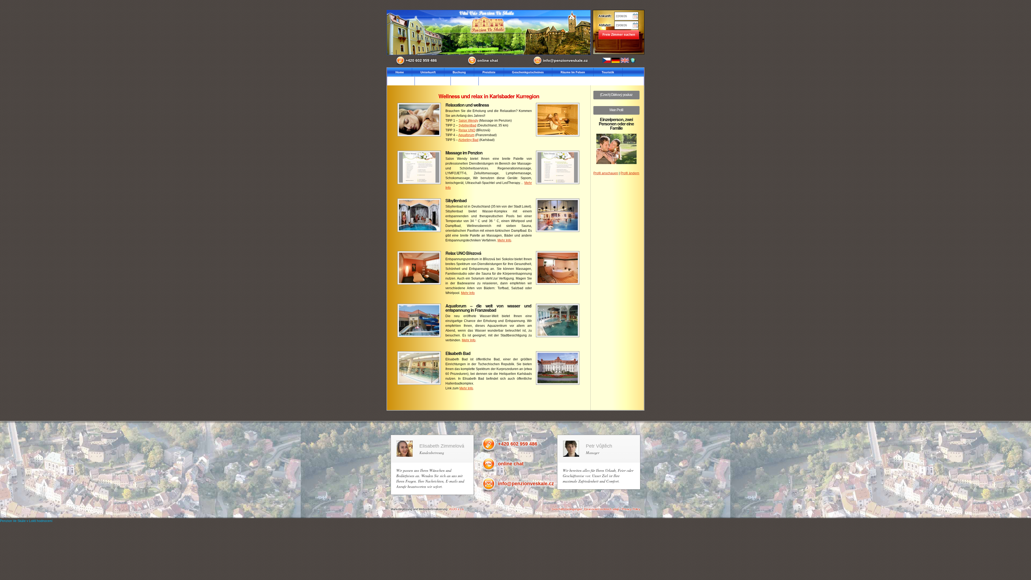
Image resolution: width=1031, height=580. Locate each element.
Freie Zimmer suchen (618, 35)
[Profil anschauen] (616, 163)
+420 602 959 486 (421, 60)
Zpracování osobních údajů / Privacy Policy (612, 509)
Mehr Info (504, 240)
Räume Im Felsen (573, 72)
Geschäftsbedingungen (567, 509)
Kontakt (464, 81)
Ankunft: (605, 16)
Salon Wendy (468, 120)
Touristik (608, 72)
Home (399, 72)
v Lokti (31, 521)
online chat (487, 60)
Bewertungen (432, 81)
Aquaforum (466, 135)
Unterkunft (428, 72)
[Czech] (606, 60)
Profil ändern (629, 173)
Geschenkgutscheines (528, 72)
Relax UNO (467, 130)
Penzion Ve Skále (13, 521)
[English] (625, 60)
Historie (400, 81)
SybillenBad (467, 125)
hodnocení (44, 521)
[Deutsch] (616, 60)
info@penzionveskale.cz (565, 60)
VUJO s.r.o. (456, 509)
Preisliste (488, 72)
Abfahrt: (605, 25)
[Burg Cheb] (419, 135)
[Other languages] (632, 60)
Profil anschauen (605, 173)
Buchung (459, 72)
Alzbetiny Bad (468, 140)
